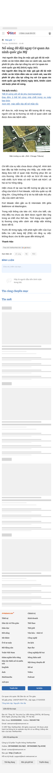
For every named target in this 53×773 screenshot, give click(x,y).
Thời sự (5, 618)
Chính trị (31, 613)
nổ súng (18, 254)
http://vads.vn (15, 753)
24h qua (5, 682)
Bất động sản (7, 648)
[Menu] (3, 33)
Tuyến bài (14, 688)
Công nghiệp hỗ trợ (36, 652)
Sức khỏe (5, 638)
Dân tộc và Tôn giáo (10, 623)
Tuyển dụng (44, 762)
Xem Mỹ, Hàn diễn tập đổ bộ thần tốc (20, 104)
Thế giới (8, 40)
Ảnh (3, 672)
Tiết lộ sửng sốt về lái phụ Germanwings (21, 94)
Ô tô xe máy (7, 643)
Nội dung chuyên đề (36, 662)
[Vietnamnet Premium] (8, 614)
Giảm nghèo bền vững (11, 657)
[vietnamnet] (11, 35)
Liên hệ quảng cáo (10, 737)
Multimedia (7, 677)
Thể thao (31, 623)
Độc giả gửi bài (27, 762)
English (5, 667)
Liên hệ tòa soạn (9, 709)
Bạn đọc (31, 648)
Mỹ (26, 254)
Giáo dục (5, 628)
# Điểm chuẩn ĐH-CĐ (27, 33)
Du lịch (31, 643)
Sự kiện (39, 688)
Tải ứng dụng (9, 762)
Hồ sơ (30, 667)
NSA (33, 254)
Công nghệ (32, 638)
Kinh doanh (33, 618)
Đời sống (6, 633)
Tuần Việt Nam (8, 652)
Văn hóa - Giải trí (35, 633)
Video (30, 672)
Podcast (31, 677)
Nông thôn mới (34, 657)
